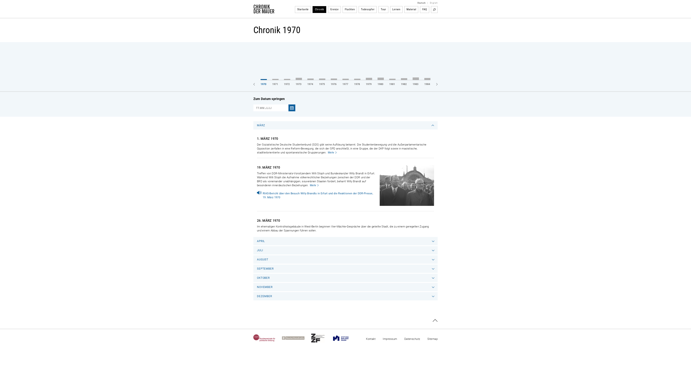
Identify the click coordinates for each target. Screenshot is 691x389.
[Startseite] (263, 11)
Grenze (334, 9)
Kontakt (371, 339)
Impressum (390, 339)
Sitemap (432, 339)
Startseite (303, 9)
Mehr (331, 152)
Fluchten (350, 9)
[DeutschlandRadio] (296, 338)
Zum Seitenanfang (435, 320)
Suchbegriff (434, 9)
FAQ (424, 9)
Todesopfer (368, 9)
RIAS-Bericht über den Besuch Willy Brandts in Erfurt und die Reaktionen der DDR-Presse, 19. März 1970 (318, 195)
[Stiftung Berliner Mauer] (344, 338)
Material (411, 9)
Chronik (319, 9)
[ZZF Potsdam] (321, 338)
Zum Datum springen (269, 99)
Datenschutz (412, 339)
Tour (383, 9)
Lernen (396, 9)
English (434, 3)
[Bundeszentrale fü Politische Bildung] (267, 338)
